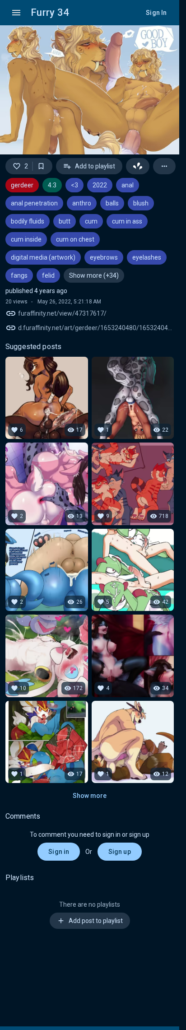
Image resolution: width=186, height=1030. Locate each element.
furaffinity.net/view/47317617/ (62, 313)
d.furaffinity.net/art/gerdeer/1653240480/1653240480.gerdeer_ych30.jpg (96, 327)
